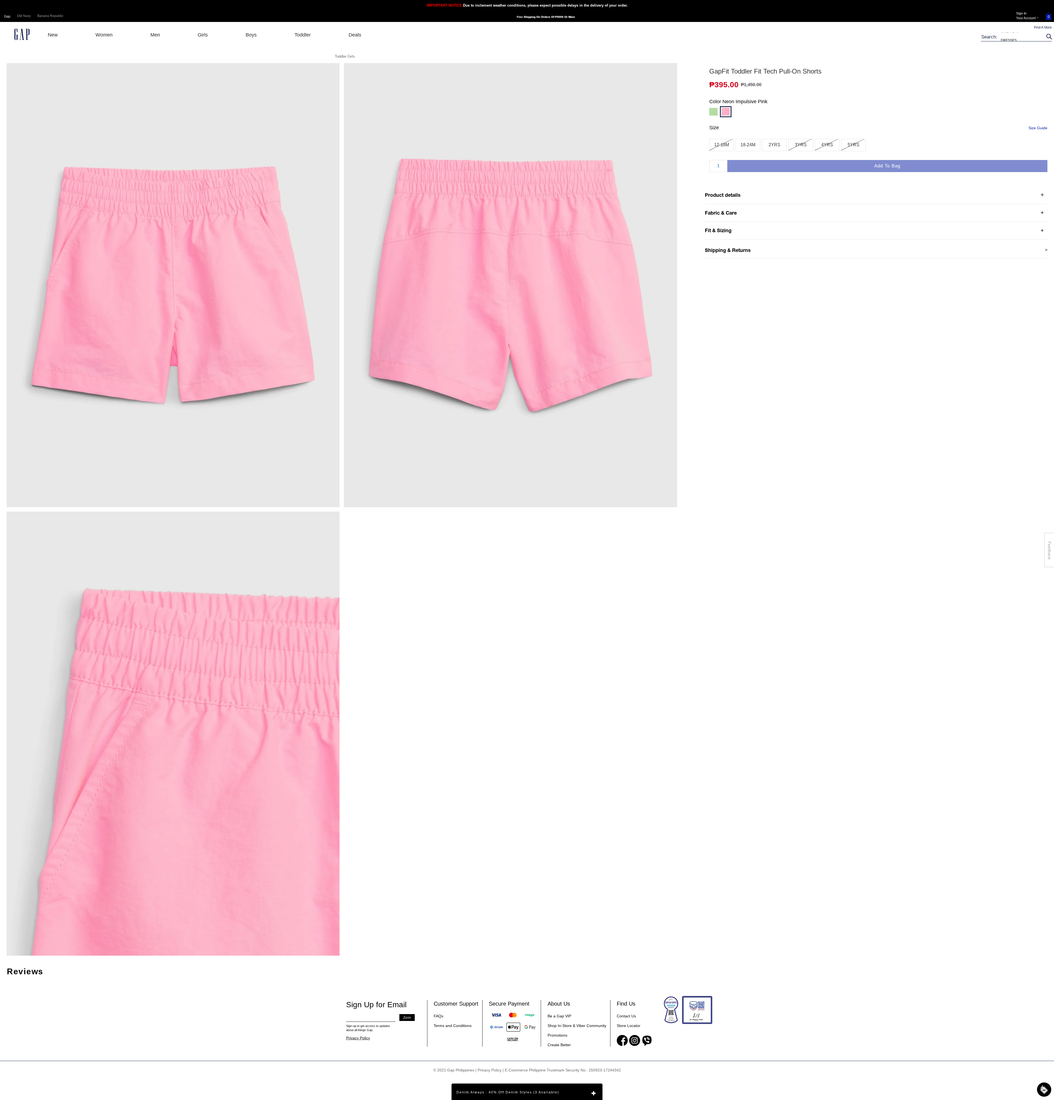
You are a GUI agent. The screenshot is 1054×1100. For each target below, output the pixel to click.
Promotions (557, 1035)
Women (104, 35)
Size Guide (1037, 128)
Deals (355, 35)
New (53, 35)
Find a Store (1043, 27)
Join (407, 1017)
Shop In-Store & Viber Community (577, 1025)
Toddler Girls (345, 56)
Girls (203, 35)
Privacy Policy (358, 1038)
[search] (1048, 37)
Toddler (303, 35)
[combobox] (1013, 37)
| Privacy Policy (488, 1070)
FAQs (438, 1016)
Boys (251, 35)
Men (155, 35)
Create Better (559, 1045)
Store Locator (628, 1025)
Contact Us (626, 1016)
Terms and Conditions (453, 1025)
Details (588, 17)
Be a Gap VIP (559, 1016)
